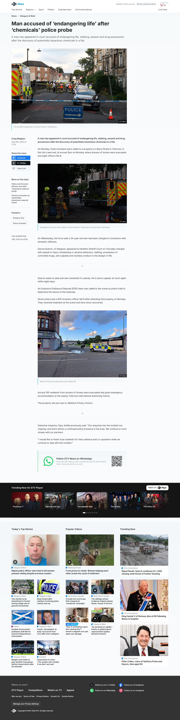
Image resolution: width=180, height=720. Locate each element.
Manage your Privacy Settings (26, 704)
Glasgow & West (27, 16)
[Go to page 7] (96, 512)
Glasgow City (18, 218)
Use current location (147, 4)
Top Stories (17, 9)
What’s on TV (55, 690)
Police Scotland (19, 223)
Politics (51, 9)
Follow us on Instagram (134, 690)
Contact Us (55, 696)
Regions (30, 9)
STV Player (18, 690)
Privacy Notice (42, 696)
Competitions (35, 690)
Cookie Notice (67, 696)
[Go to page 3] (88, 512)
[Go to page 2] (86, 512)
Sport (41, 9)
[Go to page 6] (94, 512)
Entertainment (64, 9)
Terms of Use (29, 696)
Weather (119, 4)
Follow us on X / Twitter (105, 685)
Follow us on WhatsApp (105, 690)
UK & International (83, 9)
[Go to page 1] (84, 512)
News (14, 16)
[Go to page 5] (92, 512)
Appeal (70, 690)
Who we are (17, 696)
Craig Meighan (18, 138)
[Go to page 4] (90, 512)
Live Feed (162, 9)
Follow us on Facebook (134, 685)
